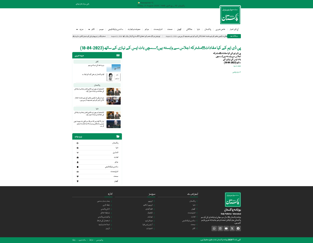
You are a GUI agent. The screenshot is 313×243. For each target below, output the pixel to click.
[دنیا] (77, 148)
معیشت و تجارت (134, 29)
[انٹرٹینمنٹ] (77, 171)
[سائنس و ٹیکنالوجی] (77, 167)
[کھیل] (77, 181)
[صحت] (77, 176)
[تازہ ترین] (77, 152)
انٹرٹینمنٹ (158, 29)
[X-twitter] (232, 228)
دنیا (198, 29)
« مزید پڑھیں (236, 72)
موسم (101, 29)
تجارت (116, 157)
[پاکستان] (77, 143)
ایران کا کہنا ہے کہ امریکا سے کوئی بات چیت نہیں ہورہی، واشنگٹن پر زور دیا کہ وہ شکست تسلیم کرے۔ (89, 123)
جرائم (147, 29)
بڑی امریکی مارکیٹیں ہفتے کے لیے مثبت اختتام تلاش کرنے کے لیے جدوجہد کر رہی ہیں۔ (212, 36)
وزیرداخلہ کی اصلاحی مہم (96, 65)
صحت (169, 29)
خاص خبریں (220, 29)
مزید (81, 29)
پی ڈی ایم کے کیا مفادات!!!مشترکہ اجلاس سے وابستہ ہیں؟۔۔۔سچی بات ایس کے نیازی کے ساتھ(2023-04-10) (227, 58)
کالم (93, 29)
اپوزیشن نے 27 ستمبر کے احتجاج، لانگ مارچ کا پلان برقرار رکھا (150, 36)
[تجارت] (77, 157)
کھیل (179, 29)
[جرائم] (77, 162)
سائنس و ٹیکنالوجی (111, 166)
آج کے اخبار (234, 29)
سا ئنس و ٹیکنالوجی (115, 29)
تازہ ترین (115, 152)
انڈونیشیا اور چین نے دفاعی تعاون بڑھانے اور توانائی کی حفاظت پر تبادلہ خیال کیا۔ (89, 90)
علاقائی (189, 29)
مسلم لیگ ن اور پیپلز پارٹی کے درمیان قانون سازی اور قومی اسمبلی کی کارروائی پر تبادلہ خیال (86, 36)
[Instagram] (220, 228)
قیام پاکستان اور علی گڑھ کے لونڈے (93, 74)
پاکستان (208, 29)
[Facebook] (238, 228)
